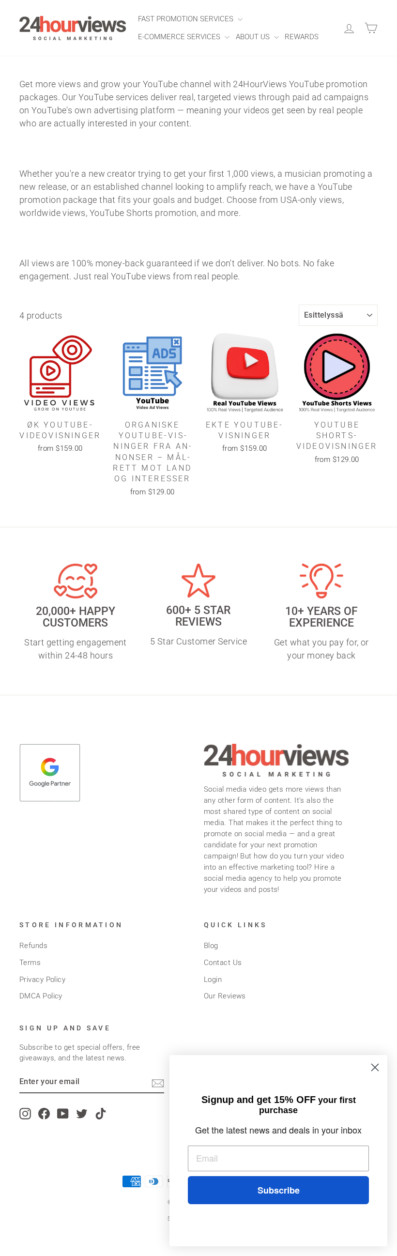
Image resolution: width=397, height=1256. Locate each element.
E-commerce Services (180, 36)
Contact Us (223, 962)
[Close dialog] (374, 1067)
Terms (30, 962)
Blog (211, 945)
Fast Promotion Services (186, 19)
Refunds (33, 945)
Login (213, 979)
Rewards (302, 36)
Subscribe (279, 1190)
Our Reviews (225, 996)
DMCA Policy (40, 996)
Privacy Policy (42, 979)
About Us (254, 36)
